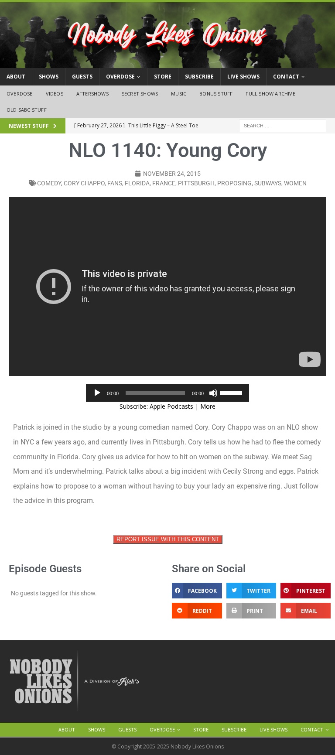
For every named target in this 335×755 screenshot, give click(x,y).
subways (267, 183)
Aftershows (92, 93)
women (295, 183)
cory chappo (84, 183)
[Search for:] (282, 125)
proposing (234, 183)
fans (114, 183)
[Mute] (213, 393)
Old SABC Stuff (27, 109)
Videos (54, 93)
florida (137, 183)
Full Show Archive (270, 93)
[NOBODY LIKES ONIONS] (167, 63)
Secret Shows (140, 93)
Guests (82, 76)
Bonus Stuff (215, 93)
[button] (197, 590)
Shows (48, 76)
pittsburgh (196, 183)
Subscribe (199, 76)
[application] (167, 393)
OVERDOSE (120, 76)
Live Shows (243, 76)
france (163, 183)
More (207, 406)
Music (178, 93)
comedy (49, 183)
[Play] (97, 393)
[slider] (232, 392)
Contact (286, 76)
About (16, 76)
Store (162, 76)
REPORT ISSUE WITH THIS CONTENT (167, 539)
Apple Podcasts (171, 406)
